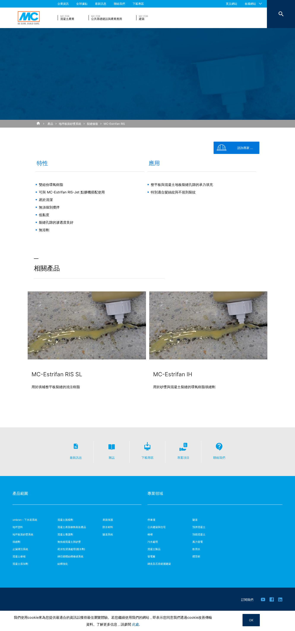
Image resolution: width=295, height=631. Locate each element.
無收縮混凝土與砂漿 (69, 541)
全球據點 (81, 3)
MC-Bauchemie (29, 17)
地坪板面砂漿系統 (70, 123)
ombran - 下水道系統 (25, 519)
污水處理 (153, 541)
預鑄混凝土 (198, 534)
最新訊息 (100, 3)
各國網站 (250, 3)
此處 (135, 624)
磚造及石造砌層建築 (159, 563)
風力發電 (197, 541)
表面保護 (108, 519)
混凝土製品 (154, 549)
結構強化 (62, 563)
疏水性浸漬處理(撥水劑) (71, 549)
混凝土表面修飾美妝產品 (71, 527)
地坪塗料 (18, 527)
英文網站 (231, 3)
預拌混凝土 (198, 527)
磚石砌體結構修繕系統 (70, 556)
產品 (50, 123)
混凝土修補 (19, 556)
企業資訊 (63, 3)
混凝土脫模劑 (65, 519)
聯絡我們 (119, 3)
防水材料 (108, 527)
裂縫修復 (92, 123)
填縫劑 (16, 541)
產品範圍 (20, 493)
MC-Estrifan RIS (114, 123)
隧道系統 (108, 534)
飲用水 (196, 549)
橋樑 (150, 534)
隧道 (195, 519)
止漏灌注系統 (20, 549)
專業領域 (155, 493)
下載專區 (138, 3)
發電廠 (151, 556)
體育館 (196, 556)
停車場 (151, 519)
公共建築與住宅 (157, 527)
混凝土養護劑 (65, 534)
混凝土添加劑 (20, 563)
